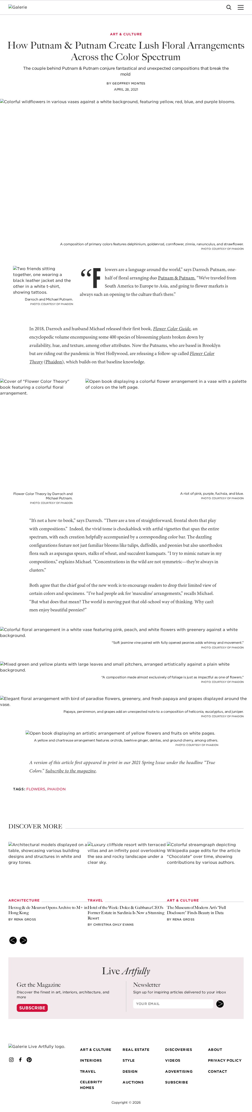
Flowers (35, 789)
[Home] (20, 7)
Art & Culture (95, 1049)
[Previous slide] (13, 940)
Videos (172, 1060)
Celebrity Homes (91, 1084)
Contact (217, 1071)
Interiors (91, 1060)
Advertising (178, 1071)
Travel (88, 1071)
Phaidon (54, 362)
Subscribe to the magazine (70, 771)
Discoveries (178, 1049)
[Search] (229, 7)
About (215, 1049)
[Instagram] (11, 1060)
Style (129, 1060)
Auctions (133, 1082)
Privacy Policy (225, 1060)
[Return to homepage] (37, 1047)
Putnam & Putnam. (177, 278)
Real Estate (136, 1049)
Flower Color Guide (171, 329)
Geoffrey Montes (128, 83)
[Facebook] (20, 1060)
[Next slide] (23, 940)
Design (130, 1071)
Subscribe (32, 1007)
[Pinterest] (29, 1060)
